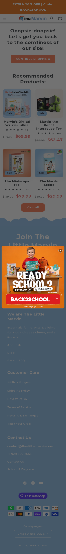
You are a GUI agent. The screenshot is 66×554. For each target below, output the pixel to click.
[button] (33, 299)
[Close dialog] (60, 250)
